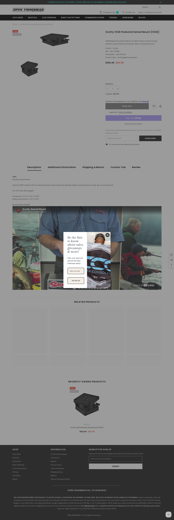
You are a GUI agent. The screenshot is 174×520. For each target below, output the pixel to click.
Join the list (76, 280)
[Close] (107, 235)
